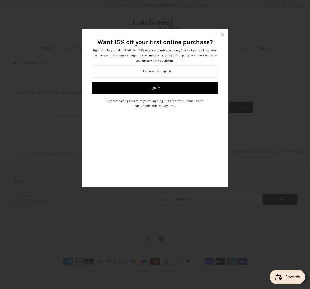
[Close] (222, 34)
